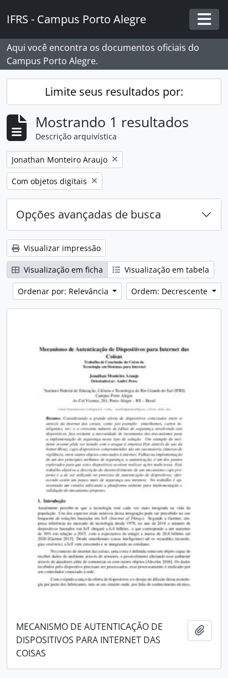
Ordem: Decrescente (170, 291)
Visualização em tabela (165, 269)
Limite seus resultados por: (114, 91)
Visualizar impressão (61, 248)
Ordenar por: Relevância (64, 291)
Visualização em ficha (62, 269)
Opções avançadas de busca (88, 214)
